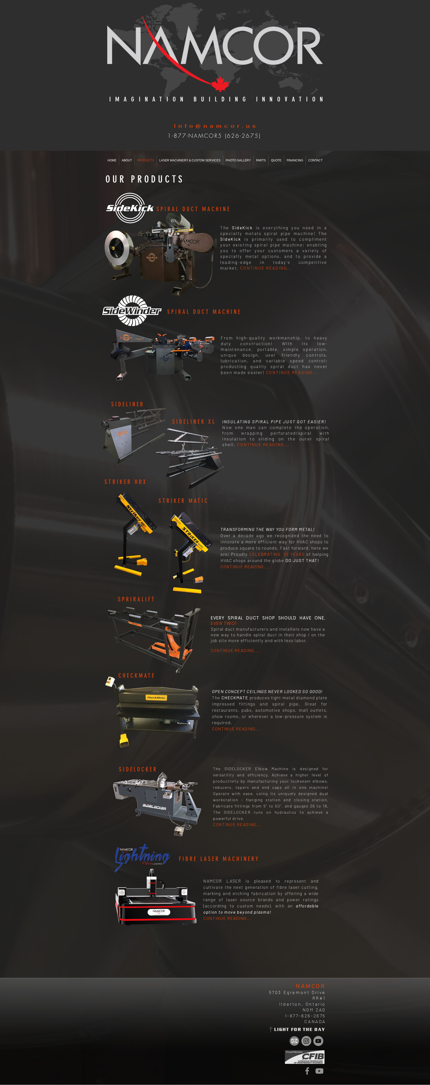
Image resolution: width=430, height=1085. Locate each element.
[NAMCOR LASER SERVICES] (306, 1041)
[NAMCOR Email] (294, 1041)
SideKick (230, 238)
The (322, 233)
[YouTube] (319, 1071)
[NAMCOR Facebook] (307, 1071)
